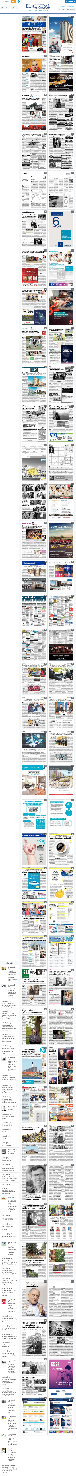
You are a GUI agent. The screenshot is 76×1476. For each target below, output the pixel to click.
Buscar (15, 8)
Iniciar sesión (70, 9)
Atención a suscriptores (67, 6)
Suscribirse (61, 9)
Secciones (6, 8)
